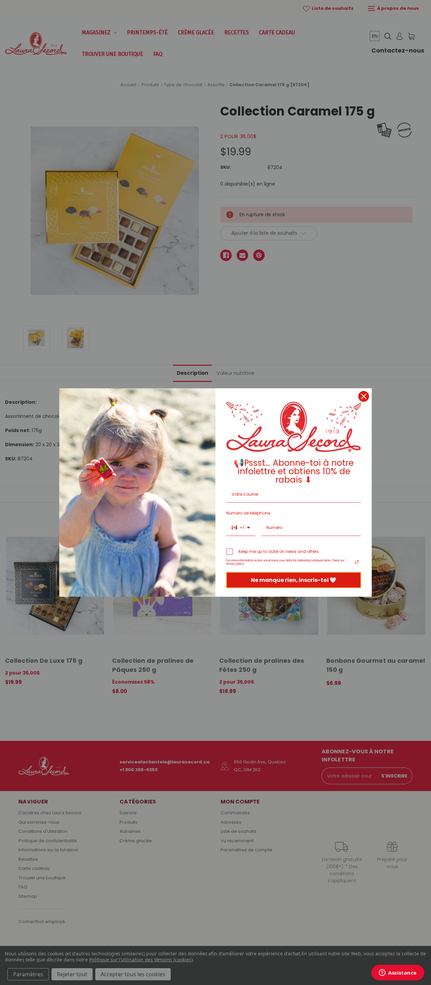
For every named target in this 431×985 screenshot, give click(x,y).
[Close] (364, 396)
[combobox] (241, 528)
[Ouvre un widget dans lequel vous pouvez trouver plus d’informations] (397, 973)
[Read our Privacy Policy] (357, 562)
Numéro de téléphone (248, 513)
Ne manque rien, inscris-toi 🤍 (293, 580)
